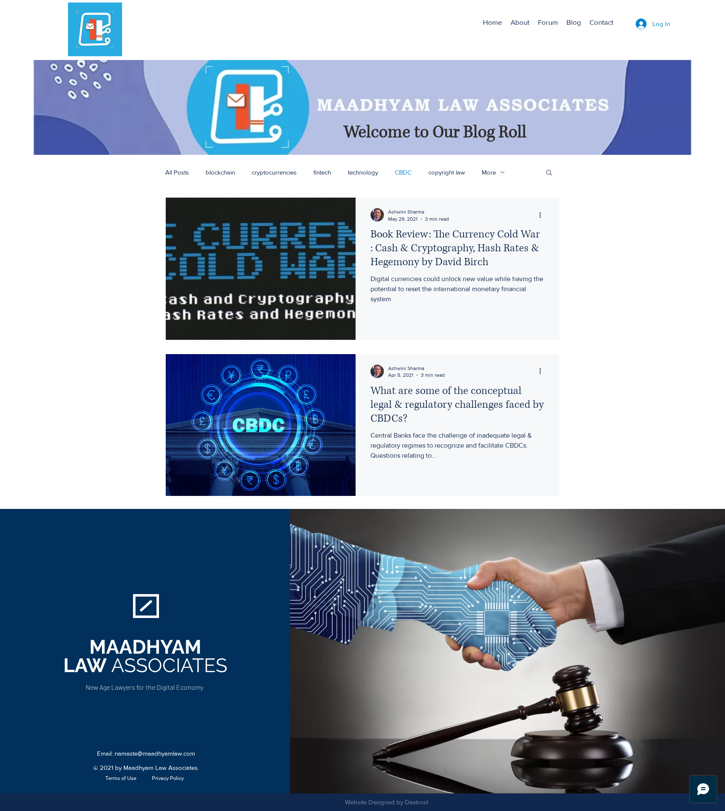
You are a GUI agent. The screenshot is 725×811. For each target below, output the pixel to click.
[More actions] (543, 215)
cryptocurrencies (274, 172)
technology (363, 172)
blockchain (220, 172)
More (489, 172)
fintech (322, 172)
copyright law (446, 172)
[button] (549, 173)
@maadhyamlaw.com (166, 753)
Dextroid (416, 802)
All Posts (177, 172)
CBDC (403, 172)
